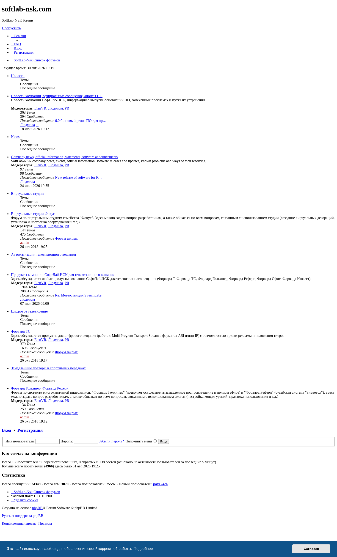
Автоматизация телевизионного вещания (43, 254)
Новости (18, 76)
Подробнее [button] (143, 549)
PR (67, 108)
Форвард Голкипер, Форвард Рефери (40, 388)
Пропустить (11, 28)
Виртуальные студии (27, 193)
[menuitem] (16, 44)
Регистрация (30, 430)
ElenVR (40, 108)
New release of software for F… (78, 177)
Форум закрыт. (66, 238)
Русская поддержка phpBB (22, 516)
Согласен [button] (311, 549)
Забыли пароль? (111, 441)
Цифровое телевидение (29, 311)
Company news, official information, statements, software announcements (64, 157)
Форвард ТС (20, 331)
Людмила (55, 108)
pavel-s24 (160, 484)
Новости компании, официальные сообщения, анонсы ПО (56, 96)
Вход (6, 430)
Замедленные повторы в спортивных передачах (48, 368)
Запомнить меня (139, 441)
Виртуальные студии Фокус (33, 214)
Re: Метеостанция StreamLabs (78, 295)
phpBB (37, 508)
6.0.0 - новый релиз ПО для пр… (80, 121)
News (15, 137)
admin (24, 242)
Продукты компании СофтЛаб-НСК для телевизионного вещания (62, 275)
